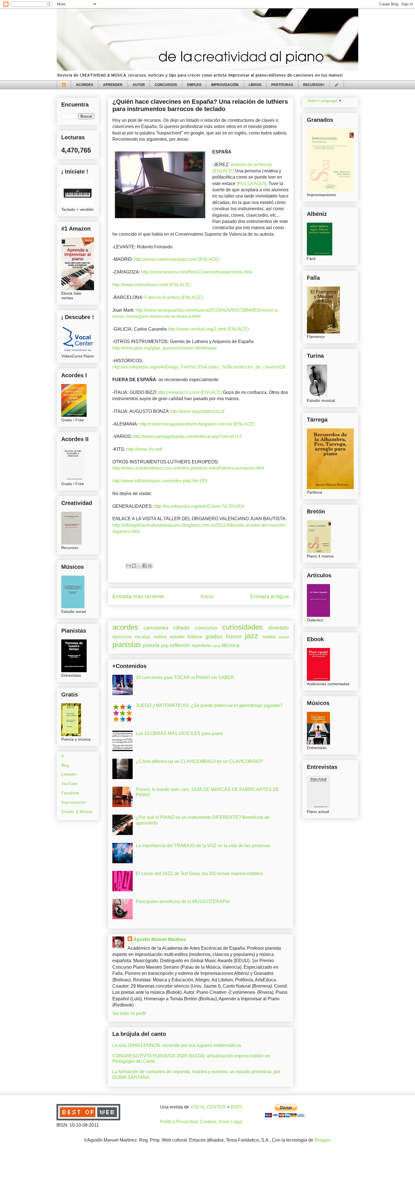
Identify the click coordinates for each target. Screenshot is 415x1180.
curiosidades (242, 627)
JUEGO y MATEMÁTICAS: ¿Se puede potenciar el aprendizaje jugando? (209, 705)
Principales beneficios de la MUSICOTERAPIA (183, 901)
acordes (125, 627)
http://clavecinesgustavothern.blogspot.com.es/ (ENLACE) (196, 424)
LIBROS (255, 84)
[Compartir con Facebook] (144, 566)
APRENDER (113, 84)
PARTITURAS (282, 84)
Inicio (207, 596)
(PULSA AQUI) (251, 183)
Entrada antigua (269, 596)
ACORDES (84, 84)
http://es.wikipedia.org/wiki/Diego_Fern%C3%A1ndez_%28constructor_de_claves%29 (198, 367)
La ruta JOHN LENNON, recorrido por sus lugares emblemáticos (176, 1045)
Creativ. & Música (76, 811)
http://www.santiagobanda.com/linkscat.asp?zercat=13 (187, 436)
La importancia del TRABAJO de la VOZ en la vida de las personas (203, 845)
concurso (206, 628)
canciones (156, 628)
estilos (160, 636)
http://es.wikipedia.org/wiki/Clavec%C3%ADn (199, 506)
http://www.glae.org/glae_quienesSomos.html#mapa (164, 348)
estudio (177, 636)
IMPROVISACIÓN (225, 84)
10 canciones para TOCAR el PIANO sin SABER (185, 677)
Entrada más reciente (138, 596)
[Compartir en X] (139, 566)
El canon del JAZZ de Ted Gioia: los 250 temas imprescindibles (199, 873)
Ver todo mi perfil (129, 1013)
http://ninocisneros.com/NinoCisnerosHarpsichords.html (196, 272)
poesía (151, 645)
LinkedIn (69, 774)
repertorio (201, 645)
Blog (65, 765)
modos (269, 636)
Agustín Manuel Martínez (159, 939)
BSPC (237, 1107)
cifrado (181, 628)
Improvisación (73, 802)
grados (214, 636)
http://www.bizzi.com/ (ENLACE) (190, 392)
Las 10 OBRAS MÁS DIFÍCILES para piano (179, 733)
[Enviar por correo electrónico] (128, 566)
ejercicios (122, 636)
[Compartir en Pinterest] (150, 566)
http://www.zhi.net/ (144, 449)
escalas (142, 636)
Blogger (322, 1140)
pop (165, 645)
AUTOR (139, 84)
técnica (230, 645)
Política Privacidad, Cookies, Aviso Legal (201, 1121)
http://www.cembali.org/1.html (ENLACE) (208, 329)
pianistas (126, 644)
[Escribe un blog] (134, 566)
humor (234, 636)
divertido (278, 628)
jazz (251, 636)
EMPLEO (194, 84)
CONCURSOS (166, 84)
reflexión (180, 645)
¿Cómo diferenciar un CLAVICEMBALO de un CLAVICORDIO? (199, 761)
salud (216, 646)
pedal (284, 637)
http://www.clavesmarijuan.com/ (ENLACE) (177, 259)
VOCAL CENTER (208, 1107)
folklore (195, 636)
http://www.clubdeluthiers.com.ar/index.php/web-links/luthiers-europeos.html (188, 468)
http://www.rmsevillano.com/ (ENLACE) (152, 284)
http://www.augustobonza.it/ (197, 411)
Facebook (70, 793)
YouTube (69, 783)
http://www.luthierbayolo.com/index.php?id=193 (159, 480)
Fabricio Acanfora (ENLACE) (173, 297)
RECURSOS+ (314, 84)
